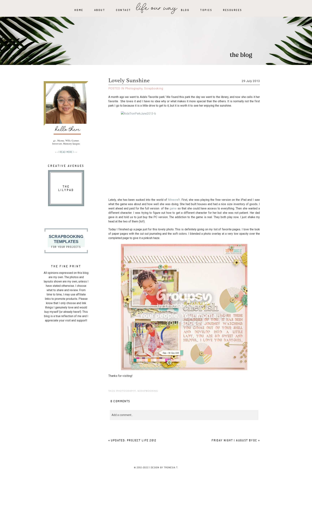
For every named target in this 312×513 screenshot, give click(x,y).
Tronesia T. (171, 467)
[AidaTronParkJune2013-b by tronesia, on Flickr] (184, 152)
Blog (185, 10)
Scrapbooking (153, 88)
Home (78, 10)
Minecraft (174, 199)
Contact (123, 10)
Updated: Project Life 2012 (133, 440)
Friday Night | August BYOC (234, 440)
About (99, 10)
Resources (232, 10)
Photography (134, 88)
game (173, 208)
